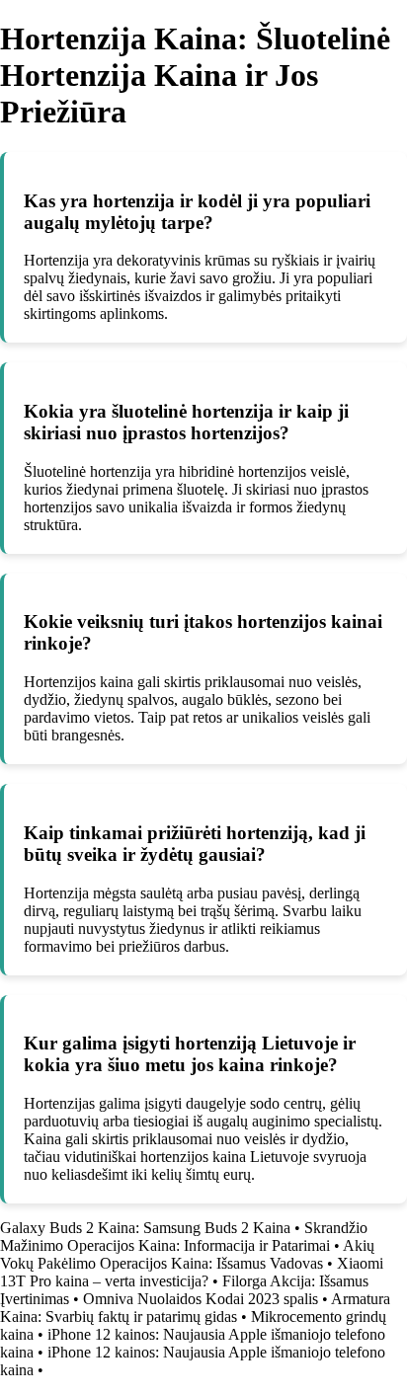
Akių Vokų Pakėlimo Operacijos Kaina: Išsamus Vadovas (187, 1254)
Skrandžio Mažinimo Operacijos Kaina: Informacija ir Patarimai (183, 1236)
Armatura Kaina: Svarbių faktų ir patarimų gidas (195, 1307)
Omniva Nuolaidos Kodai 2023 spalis (200, 1298)
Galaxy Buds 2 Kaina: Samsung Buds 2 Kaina (145, 1227)
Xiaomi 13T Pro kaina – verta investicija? (191, 1272)
